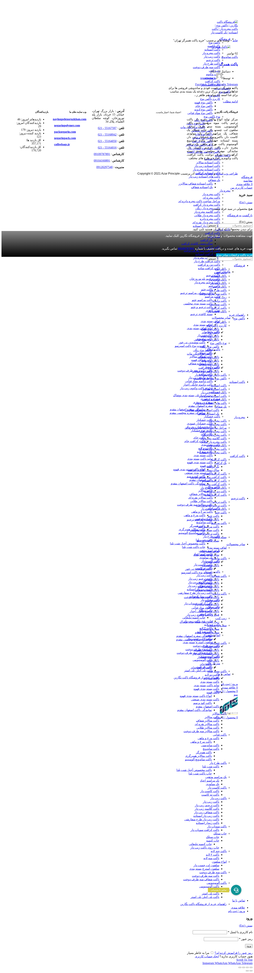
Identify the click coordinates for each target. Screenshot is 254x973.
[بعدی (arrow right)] (247, 970)
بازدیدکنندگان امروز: (28, 122)
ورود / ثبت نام (236, 911)
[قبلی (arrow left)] (251, 970)
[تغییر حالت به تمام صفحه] (243, 967)
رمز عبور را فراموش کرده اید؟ (234, 952)
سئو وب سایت (204, 173)
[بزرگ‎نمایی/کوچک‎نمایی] (239, 967)
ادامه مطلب (230, 101)
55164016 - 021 (107, 147)
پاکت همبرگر (228, 64)
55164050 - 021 (107, 141)
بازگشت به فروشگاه (240, 215)
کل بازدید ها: (33, 140)
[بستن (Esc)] (251, 967)
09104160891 (102, 160)
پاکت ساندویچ (229, 56)
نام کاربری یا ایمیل (240, 932)
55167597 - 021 (107, 128)
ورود (249, 946)
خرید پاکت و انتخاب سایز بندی (234, 255)
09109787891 (102, 154)
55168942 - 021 (107, 134)
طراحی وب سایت (227, 173)
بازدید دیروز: (33, 129)
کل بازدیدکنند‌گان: (30, 147)
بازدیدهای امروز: (30, 119)
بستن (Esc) (246, 202)
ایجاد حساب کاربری (207, 956)
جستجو (212, 225)
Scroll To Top (244, 959)
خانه (235, 40)
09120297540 (104, 167)
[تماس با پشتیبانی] (236, 890)
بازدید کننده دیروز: (30, 133)
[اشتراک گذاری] (247, 967)
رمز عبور (246, 939)
